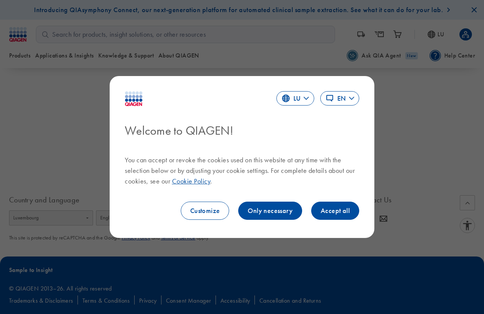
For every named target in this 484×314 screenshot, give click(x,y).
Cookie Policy (191, 181)
